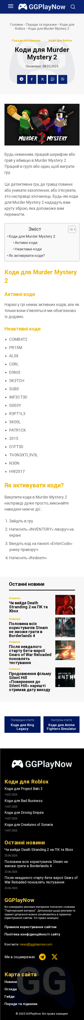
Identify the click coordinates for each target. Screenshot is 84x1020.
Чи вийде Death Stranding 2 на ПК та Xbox (28, 606)
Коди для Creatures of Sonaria (28, 825)
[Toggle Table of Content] (70, 229)
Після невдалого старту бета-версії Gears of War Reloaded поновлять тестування (30, 654)
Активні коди (26, 242)
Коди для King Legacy (22, 727)
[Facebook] (31, 79)
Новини (14, 598)
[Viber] (62, 79)
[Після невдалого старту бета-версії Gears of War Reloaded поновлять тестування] (65, 650)
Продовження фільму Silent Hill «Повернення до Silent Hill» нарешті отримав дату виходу (30, 681)
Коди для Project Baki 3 (23, 789)
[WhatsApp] (52, 79)
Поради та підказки (41, 25)
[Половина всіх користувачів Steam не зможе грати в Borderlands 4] (65, 627)
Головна (16, 25)
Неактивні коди (28, 249)
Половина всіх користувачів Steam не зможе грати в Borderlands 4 (28, 629)
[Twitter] (42, 79)
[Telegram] (21, 79)
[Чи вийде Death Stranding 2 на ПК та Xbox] (65, 605)
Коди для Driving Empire (24, 812)
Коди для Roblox (60, 40)
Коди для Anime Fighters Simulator (61, 727)
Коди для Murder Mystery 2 (32, 236)
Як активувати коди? (27, 255)
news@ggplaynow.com (36, 944)
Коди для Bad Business (23, 801)
